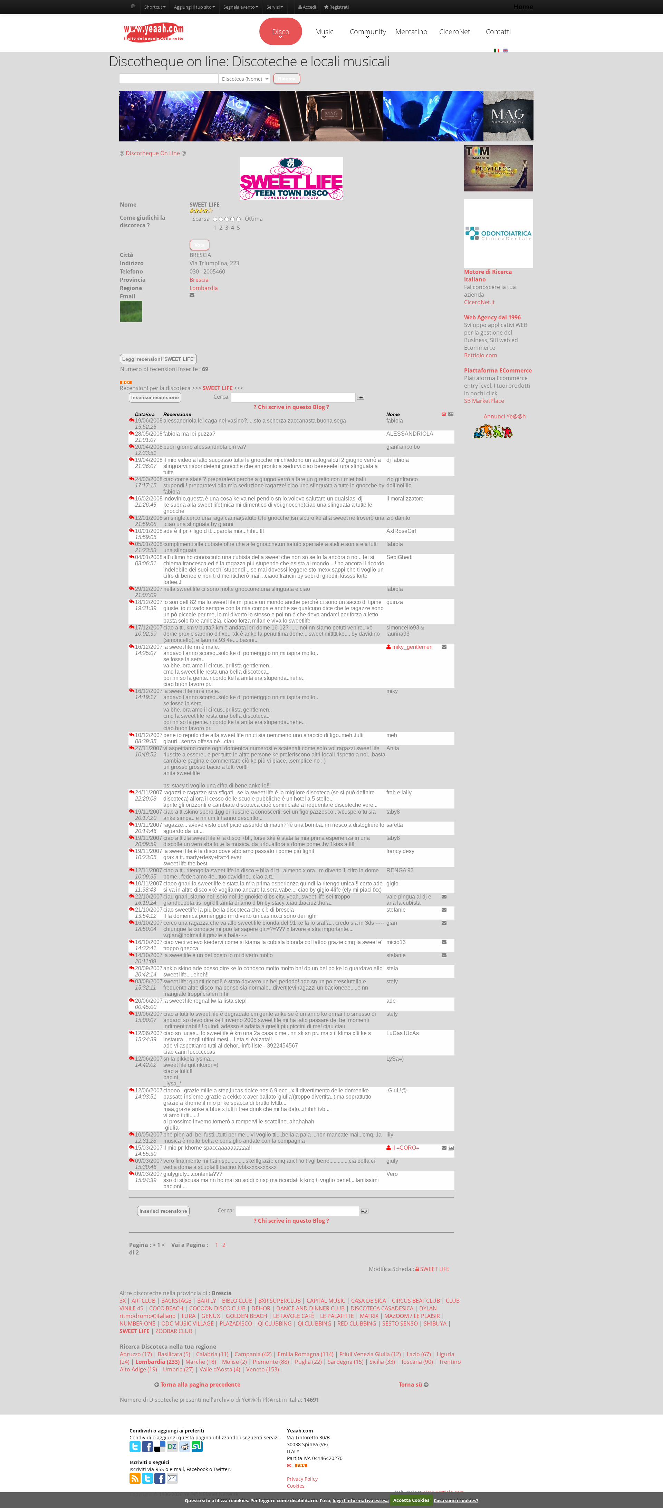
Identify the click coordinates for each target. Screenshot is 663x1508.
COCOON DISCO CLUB (217, 1308)
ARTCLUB (143, 1300)
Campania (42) (253, 1354)
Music (324, 31)
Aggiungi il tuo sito (193, 7)
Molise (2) (235, 1362)
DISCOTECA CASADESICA (381, 1308)
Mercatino (411, 31)
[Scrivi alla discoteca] (192, 294)
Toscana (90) (417, 1362)
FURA (188, 1316)
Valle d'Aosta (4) (221, 1369)
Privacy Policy (302, 1479)
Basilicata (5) (175, 1354)
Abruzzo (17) (136, 1354)
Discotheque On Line (153, 153)
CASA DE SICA (368, 1300)
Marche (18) (201, 1362)
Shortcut (153, 7)
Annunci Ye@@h (505, 416)
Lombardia (204, 288)
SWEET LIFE (218, 388)
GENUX (210, 1316)
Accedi (309, 7)
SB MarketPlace (484, 401)
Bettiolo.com (480, 355)
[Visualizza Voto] (326, 210)
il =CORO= (405, 1148)
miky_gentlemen (412, 647)
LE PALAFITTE (337, 1316)
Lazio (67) (419, 1354)
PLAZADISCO (236, 1323)
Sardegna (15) (346, 1362)
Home (523, 6)
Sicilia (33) (382, 1362)
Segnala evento (239, 7)
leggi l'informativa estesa (361, 1500)
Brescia (199, 280)
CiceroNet (454, 31)
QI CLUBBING (275, 1323)
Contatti (498, 31)
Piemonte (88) (271, 1362)
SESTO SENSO (400, 1323)
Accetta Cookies (411, 1500)
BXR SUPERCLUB (279, 1300)
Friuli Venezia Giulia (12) (370, 1354)
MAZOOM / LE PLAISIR (412, 1316)
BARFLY (206, 1300)
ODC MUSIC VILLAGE (187, 1323)
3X (122, 1300)
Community (368, 31)
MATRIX (369, 1316)
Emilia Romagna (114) (306, 1354)
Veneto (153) (263, 1369)
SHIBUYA (435, 1323)
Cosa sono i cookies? (456, 1500)
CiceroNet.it (479, 302)
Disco (280, 31)
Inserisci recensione (155, 397)
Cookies (296, 1485)
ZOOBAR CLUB (173, 1331)
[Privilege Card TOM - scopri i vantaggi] (498, 168)
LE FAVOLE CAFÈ (293, 1316)
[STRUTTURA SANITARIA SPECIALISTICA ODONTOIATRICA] (498, 233)
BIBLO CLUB (237, 1300)
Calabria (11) (213, 1354)
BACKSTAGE (176, 1300)
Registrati (338, 7)
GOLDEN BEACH (246, 1316)
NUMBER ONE (137, 1323)
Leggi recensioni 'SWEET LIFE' (158, 359)
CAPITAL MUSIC (326, 1300)
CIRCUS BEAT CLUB (416, 1300)
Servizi (273, 7)
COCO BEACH (166, 1308)
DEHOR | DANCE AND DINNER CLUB (298, 1308)
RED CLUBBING (356, 1323)
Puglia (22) (309, 1362)
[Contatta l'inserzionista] (444, 646)
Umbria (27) (179, 1369)
